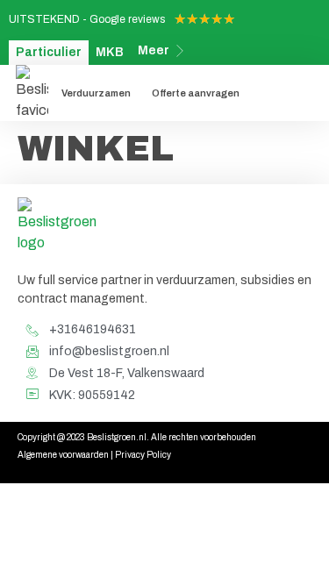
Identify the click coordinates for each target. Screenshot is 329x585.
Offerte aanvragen (196, 93)
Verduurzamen (96, 93)
